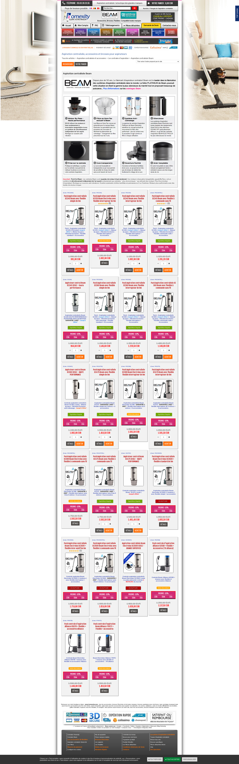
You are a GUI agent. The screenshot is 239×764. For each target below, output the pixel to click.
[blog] (63, 41)
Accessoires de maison (158, 32)
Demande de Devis (151, 25)
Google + (119, 726)
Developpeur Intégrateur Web (143, 727)
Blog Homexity (161, 726)
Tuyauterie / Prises (93, 32)
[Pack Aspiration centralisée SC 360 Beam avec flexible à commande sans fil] (163, 313)
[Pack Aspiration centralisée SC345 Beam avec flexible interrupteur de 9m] (133, 226)
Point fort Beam (76, 179)
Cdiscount (153, 726)
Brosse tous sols (155, 739)
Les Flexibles (99, 744)
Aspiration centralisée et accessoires (91, 58)
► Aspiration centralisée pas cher (141, 41)
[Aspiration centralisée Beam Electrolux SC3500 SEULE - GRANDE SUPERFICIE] (133, 573)
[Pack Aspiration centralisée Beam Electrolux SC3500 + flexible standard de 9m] (163, 487)
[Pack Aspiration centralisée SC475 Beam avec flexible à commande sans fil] (104, 487)
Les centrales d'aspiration (118, 58)
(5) (110, 203)
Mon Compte (83, 25)
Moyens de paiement (74, 747)
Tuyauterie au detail (129, 739)
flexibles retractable (80, 32)
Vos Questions (155, 749)
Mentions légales (101, 749)
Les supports (99, 742)
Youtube (138, 726)
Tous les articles (68, 58)
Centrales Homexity (73, 734)
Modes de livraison (101, 747)
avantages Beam (133, 88)
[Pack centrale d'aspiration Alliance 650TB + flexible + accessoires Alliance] (75, 654)
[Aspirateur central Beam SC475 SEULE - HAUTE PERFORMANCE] (133, 487)
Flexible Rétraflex (128, 742)
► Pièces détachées (131, 25)
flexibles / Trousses (106, 32)
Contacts (126, 749)
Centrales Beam (72, 737)
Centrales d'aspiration (68, 32)
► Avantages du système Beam (80, 41)
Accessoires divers (132, 32)
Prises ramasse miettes (102, 737)
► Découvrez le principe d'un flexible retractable (123, 41)
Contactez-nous (169, 25)
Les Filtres (70, 744)
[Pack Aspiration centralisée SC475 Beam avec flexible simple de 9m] (104, 400)
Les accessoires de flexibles (77, 739)
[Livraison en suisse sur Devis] (98, 9)
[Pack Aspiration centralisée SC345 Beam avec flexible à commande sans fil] (163, 226)
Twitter (132, 726)
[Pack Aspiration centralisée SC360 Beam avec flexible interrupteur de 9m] (133, 313)
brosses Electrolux (118, 704)
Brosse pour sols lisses (130, 737)
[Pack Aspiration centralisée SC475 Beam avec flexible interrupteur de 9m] (163, 400)
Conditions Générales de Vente (134, 747)
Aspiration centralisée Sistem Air (77, 742)
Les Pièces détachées (129, 744)
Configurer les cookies (74, 749)
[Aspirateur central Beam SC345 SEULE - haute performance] (75, 313)
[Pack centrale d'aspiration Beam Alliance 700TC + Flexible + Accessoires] (104, 654)
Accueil (68, 25)
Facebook (126, 726)
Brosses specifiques (156, 742)
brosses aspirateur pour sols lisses (148, 704)
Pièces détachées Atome (157, 744)
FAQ (96, 25)
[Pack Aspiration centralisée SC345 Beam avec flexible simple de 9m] (75, 226)
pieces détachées (145, 32)
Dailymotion (145, 726)
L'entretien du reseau (129, 734)
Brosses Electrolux (102, 739)
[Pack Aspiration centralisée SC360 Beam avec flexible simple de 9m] (104, 313)
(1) (168, 203)
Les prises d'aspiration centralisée (162, 734)
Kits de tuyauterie (100, 734)
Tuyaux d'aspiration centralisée (159, 737)
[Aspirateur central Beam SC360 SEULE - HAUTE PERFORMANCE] (75, 400)
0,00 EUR (169, 3)
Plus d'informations (111, 88)
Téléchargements (112, 25)
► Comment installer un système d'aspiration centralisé (102, 41)
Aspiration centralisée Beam (142, 58)
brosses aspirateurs (119, 32)
